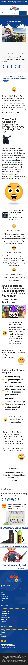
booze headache (18, 343)
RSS (2, 600)
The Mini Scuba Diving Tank (14, 546)
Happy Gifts (4, 619)
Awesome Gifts (5, 611)
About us (3, 632)
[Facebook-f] (2, 641)
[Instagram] (5, 641)
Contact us (3, 636)
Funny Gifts (4, 615)
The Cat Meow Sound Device (14, 528)
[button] (14, 16)
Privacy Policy (5, 598)
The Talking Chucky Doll (14, 565)
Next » (26, 569)
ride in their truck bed (11, 160)
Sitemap (3, 594)
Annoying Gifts (5, 613)
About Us (3, 621)
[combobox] (10, 13)
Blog (2, 592)
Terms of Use (4, 596)
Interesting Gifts (5, 617)
